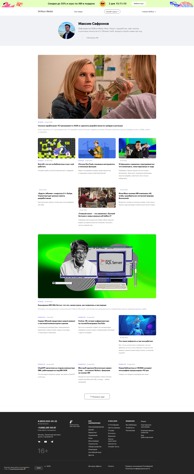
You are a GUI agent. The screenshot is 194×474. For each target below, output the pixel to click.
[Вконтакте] (39, 441)
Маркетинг (92, 432)
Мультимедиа (93, 440)
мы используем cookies (17, 469)
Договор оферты (94, 466)
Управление (92, 435)
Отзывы (111, 430)
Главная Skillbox (148, 11)
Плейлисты (130, 427)
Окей (38, 468)
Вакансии (111, 436)
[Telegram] (52, 441)
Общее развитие (94, 446)
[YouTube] (45, 441)
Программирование (96, 426)
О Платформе (113, 424)
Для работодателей (147, 436)
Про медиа (78, 11)
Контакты (111, 433)
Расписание (130, 430)
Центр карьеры (114, 427)
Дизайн (91, 429)
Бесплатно (112, 443)
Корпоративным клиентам (147, 431)
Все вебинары (131, 424)
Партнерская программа (146, 425)
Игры (90, 438)
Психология (93, 443)
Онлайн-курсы (111, 11)
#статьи (40, 122)
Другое (91, 455)
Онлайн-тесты (113, 446)
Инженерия (92, 449)
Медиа (143, 421)
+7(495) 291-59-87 (47, 427)
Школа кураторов (112, 439)
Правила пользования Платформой (139, 466)
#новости (41, 317)
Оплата (111, 466)
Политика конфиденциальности (137, 468)
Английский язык (94, 452)
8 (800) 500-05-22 (47, 421)
